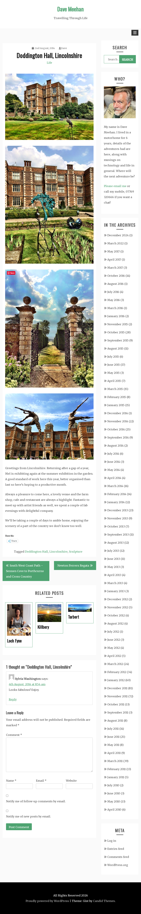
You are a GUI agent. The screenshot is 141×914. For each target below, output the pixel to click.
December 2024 (118, 235)
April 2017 (114, 259)
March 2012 (115, 664)
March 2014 (115, 486)
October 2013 (116, 526)
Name (11, 780)
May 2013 (113, 567)
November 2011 (117, 696)
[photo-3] (49, 386)
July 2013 (113, 550)
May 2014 (113, 470)
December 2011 (117, 688)
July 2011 (113, 728)
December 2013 (117, 510)
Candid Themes (104, 901)
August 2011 (115, 720)
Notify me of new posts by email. (28, 816)
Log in (111, 840)
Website (71, 780)
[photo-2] (49, 262)
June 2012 (113, 639)
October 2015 (116, 332)
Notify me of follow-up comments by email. (36, 801)
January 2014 (116, 502)
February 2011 (116, 769)
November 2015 (117, 324)
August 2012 (115, 623)
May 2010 (113, 801)
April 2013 (114, 575)
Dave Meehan (70, 9)
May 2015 (113, 372)
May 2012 (113, 647)
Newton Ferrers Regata (73, 565)
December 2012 (117, 599)
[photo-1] (49, 139)
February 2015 (116, 397)
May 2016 (113, 300)
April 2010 (114, 809)
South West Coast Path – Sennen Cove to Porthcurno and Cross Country (25, 571)
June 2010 (113, 793)
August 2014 (115, 445)
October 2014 (116, 429)
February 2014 (116, 494)
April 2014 (114, 478)
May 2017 (113, 251)
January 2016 (116, 316)
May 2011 (113, 745)
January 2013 (116, 591)
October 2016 (116, 275)
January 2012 (116, 680)
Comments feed (118, 857)
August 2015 (115, 348)
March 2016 (115, 308)
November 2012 (117, 607)
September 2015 (118, 340)
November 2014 (117, 421)
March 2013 (115, 583)
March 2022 (115, 243)
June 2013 (113, 559)
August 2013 (115, 542)
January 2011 (115, 777)
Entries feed (115, 848)
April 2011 (114, 753)
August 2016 (115, 284)
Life (49, 62)
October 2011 (115, 704)
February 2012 (116, 672)
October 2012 (116, 615)
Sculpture (75, 551)
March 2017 (115, 267)
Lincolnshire (58, 551)
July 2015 (113, 356)
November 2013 (117, 518)
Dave (64, 48)
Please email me (115, 186)
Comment (14, 735)
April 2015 (114, 381)
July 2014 (113, 453)
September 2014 (118, 437)
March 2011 (115, 761)
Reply (13, 699)
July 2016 (113, 292)
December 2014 (117, 413)
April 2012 (114, 656)
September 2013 (118, 534)
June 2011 (113, 736)
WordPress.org (117, 865)
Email (41, 780)
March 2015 (115, 389)
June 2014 (113, 461)
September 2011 (117, 712)
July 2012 (113, 631)
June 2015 (113, 364)
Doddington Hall (36, 551)
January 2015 (115, 405)
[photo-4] (49, 458)
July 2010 (113, 785)
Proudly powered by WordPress (47, 901)
